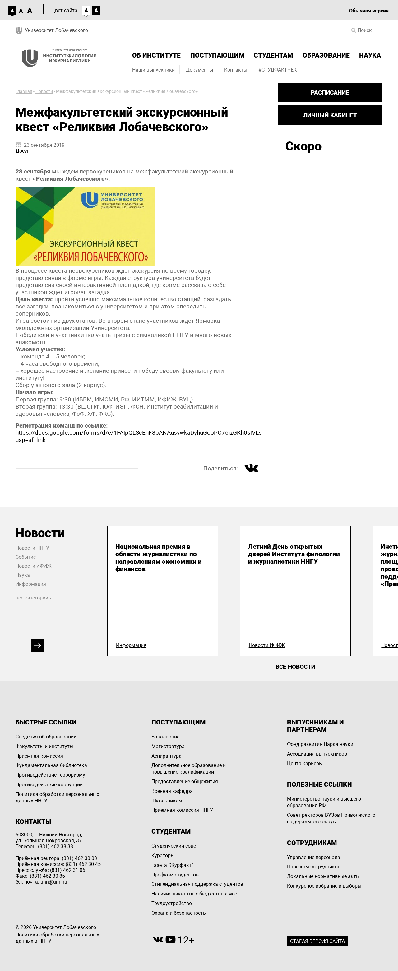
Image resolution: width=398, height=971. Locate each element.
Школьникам (166, 801)
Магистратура (168, 746)
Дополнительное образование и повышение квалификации (188, 768)
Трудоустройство (171, 903)
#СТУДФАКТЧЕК (277, 70)
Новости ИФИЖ (34, 566)
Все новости (295, 666)
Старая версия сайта (317, 941)
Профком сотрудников (313, 867)
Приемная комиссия (39, 756)
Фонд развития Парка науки (320, 744)
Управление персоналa (313, 857)
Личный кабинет (330, 115)
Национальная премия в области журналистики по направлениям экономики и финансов (158, 558)
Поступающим (217, 55)
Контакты (235, 70)
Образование (326, 55)
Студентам (273, 55)
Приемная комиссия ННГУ (182, 810)
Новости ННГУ (32, 548)
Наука (370, 55)
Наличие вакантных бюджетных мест (195, 894)
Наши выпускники (153, 70)
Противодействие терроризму (50, 775)
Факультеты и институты (44, 746)
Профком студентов (175, 875)
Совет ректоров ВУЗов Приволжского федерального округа (331, 818)
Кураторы (162, 855)
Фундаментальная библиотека (51, 765)
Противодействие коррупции (49, 785)
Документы (199, 70)
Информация (31, 584)
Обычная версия (369, 11)
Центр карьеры (305, 763)
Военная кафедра (172, 791)
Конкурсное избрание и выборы (324, 886)
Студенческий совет (174, 846)
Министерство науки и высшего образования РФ (324, 802)
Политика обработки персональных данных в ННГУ (57, 938)
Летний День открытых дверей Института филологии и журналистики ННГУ (294, 554)
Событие (26, 557)
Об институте (156, 55)
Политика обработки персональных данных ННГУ (57, 797)
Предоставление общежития (184, 781)
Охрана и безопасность (178, 913)
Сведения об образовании (46, 737)
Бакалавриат (166, 737)
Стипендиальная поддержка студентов (197, 884)
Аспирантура (166, 756)
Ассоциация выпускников (317, 754)
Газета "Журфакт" (172, 865)
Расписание (330, 92)
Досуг (22, 151)
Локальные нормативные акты (323, 876)
